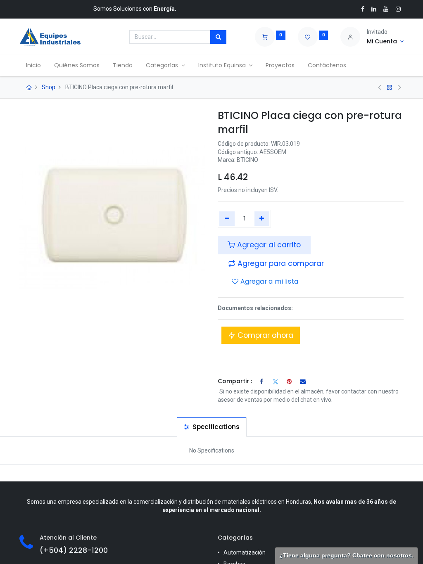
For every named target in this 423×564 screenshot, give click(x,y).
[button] (276, 263)
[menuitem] (33, 65)
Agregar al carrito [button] (268, 245)
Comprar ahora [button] (264, 335)
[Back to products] (389, 87)
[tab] (212, 426)
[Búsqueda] (218, 37)
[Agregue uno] (262, 218)
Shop (48, 87)
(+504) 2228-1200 (74, 550)
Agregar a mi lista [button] (268, 281)
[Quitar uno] (227, 218)
